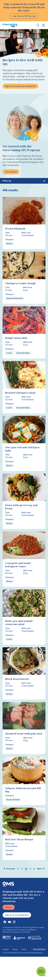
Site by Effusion (39, 949)
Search (37, 25)
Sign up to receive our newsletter (20, 86)
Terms (23, 949)
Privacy (15, 949)
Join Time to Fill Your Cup (24, 16)
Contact (6, 949)
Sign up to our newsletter (16, 915)
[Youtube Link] (9, 922)
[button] (9, 869)
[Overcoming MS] (10, 25)
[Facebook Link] (4, 922)
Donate (8, 907)
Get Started (11, 171)
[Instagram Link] (14, 922)
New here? (41, 971)
